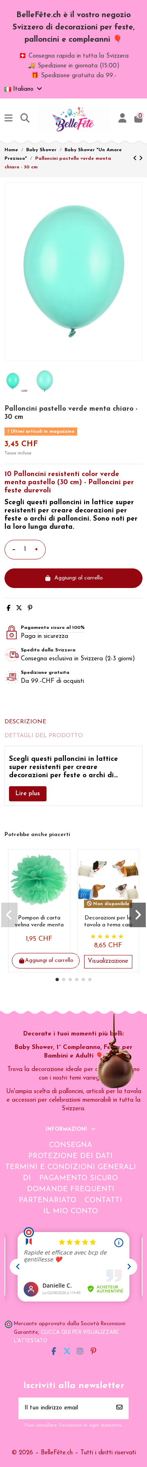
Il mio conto (70, 1211)
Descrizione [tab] (25, 722)
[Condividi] (8, 609)
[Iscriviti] (119, 1408)
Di (27, 1178)
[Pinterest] (30, 609)
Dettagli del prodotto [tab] (43, 736)
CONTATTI (103, 1200)
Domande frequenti (70, 1189)
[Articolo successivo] (141, 159)
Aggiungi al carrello (78, 578)
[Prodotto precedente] (136, 159)
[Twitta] (19, 609)
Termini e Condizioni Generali (70, 1167)
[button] (57, 979)
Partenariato (47, 1200)
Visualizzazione (108, 961)
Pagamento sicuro (78, 1178)
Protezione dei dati (70, 1156)
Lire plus (28, 794)
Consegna (70, 1145)
